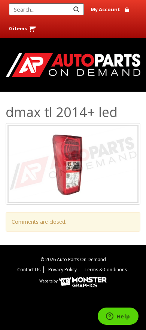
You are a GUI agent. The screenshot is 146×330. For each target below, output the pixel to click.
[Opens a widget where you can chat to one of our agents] (118, 317)
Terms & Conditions (106, 269)
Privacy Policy (62, 269)
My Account (105, 9)
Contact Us (28, 269)
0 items (18, 28)
